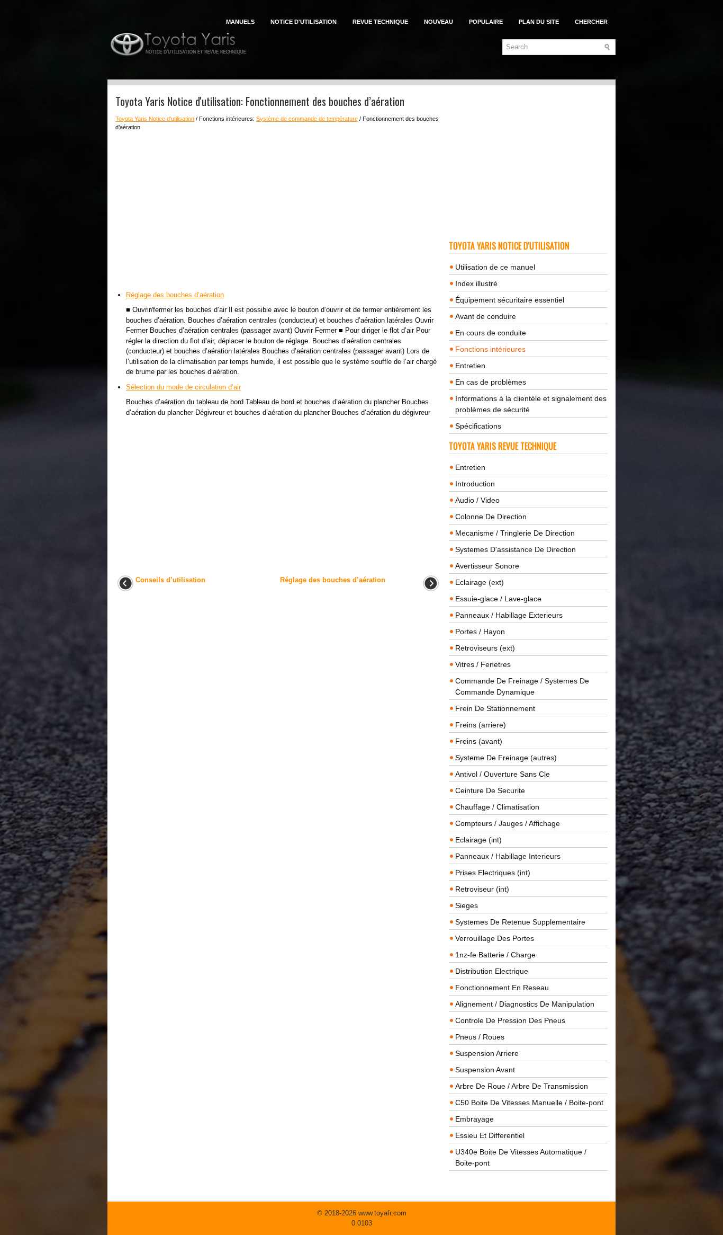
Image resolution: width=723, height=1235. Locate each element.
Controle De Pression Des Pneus (510, 1020)
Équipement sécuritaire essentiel (509, 300)
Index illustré (476, 283)
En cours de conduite (490, 332)
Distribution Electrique (491, 971)
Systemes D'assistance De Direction (515, 549)
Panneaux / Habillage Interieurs (508, 856)
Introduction (475, 483)
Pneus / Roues (479, 1037)
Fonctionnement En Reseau (502, 987)
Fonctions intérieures (490, 349)
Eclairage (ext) (479, 582)
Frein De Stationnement (495, 708)
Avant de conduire (485, 316)
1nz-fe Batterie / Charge (495, 954)
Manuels (240, 22)
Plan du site (539, 22)
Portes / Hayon (480, 631)
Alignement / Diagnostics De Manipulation (524, 1004)
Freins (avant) (478, 741)
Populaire (486, 22)
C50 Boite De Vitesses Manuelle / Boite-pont (529, 1102)
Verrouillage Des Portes (494, 938)
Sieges (466, 905)
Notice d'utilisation (303, 22)
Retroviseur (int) (482, 889)
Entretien (470, 365)
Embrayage (474, 1119)
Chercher (591, 22)
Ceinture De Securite (490, 790)
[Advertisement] (278, 211)
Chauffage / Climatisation (497, 807)
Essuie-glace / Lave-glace (498, 598)
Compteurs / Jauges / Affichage (507, 823)
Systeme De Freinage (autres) (506, 757)
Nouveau (438, 22)
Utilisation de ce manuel (495, 267)
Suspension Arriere (487, 1053)
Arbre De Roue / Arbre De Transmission (521, 1086)
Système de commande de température (307, 118)
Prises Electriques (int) (492, 872)
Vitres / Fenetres (483, 664)
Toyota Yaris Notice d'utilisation (154, 118)
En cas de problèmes (490, 382)
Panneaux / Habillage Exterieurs (509, 615)
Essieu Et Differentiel (490, 1135)
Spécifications (478, 426)
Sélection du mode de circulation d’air (183, 387)
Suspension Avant (485, 1069)
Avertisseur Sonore (487, 566)
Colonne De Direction (491, 516)
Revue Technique (380, 22)
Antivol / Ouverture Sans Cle (502, 774)
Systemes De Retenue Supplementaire (520, 922)
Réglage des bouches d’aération (175, 295)
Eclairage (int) (478, 840)
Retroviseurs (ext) (485, 648)
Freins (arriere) (480, 725)
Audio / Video (477, 500)
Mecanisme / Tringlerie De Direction (515, 533)
